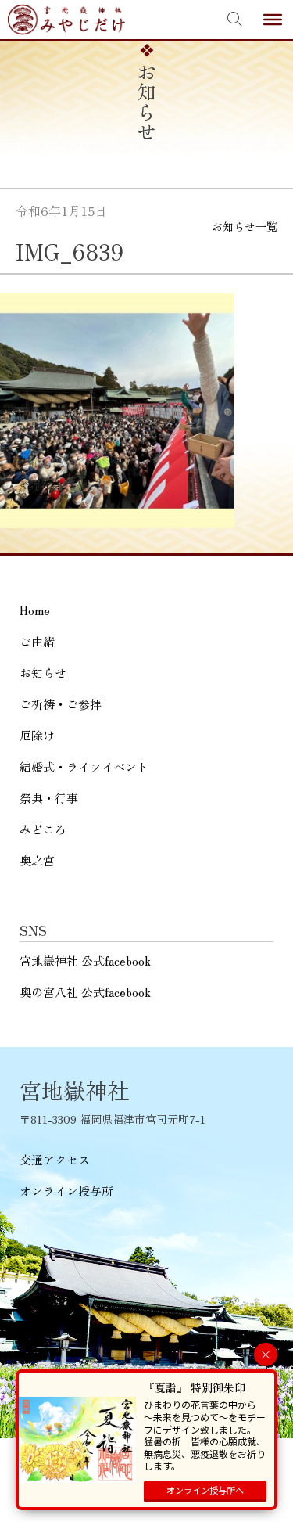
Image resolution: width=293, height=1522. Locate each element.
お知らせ (43, 672)
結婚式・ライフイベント (84, 766)
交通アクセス (55, 1159)
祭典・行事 (49, 798)
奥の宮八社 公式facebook (85, 992)
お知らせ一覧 (244, 226)
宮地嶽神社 (66, 19)
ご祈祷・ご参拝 (61, 704)
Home (35, 610)
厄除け (37, 735)
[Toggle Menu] (272, 19)
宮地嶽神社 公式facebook (85, 960)
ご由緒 (37, 641)
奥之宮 (37, 860)
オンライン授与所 (66, 1190)
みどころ (43, 829)
